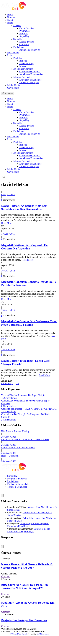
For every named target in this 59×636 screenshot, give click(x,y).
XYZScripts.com (43, 634)
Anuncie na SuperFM (29, 50)
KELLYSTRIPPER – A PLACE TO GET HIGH (25, 439)
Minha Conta (13, 85)
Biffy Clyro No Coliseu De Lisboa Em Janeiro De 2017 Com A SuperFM (24, 586)
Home (10, 14)
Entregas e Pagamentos (30, 79)
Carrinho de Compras (29, 71)
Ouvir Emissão (26, 28)
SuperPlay (24, 36)
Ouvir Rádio (13, 88)
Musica (22, 66)
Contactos (24, 44)
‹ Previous (6, 383)
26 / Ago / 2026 (8, 436)
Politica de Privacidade (18, 484)
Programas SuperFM (17, 478)
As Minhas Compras (23, 69)
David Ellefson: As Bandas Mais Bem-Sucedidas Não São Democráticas (24, 207)
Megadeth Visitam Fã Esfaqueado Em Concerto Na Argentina (24, 247)
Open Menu (7, 93)
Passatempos (13, 52)
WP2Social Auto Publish (18, 634)
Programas (24, 31)
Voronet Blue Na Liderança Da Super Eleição (23, 395)
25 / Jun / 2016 (8, 349)
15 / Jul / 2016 (8, 310)
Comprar (5, 576)
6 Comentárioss (8, 406)
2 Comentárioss (8, 411)
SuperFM (17, 39)
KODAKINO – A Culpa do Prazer (18, 447)
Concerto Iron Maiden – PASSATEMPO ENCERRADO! (29, 409)
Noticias (11, 17)
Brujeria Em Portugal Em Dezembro (24, 620)
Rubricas (23, 33)
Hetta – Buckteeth (9, 455)
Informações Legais (22, 77)
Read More (6, 223)
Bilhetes (23, 60)
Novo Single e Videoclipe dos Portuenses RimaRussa (28, 524)
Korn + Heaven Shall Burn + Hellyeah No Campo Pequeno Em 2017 (27, 566)
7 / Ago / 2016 (8, 234)
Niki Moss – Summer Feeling (15, 431)
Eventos (11, 20)
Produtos (17, 58)
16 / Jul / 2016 (8, 270)
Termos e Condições (29, 82)
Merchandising (26, 63)
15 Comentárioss (9, 398)
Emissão (17, 25)
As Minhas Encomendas (31, 74)
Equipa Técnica (26, 41)
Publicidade (19, 47)
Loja (9, 55)
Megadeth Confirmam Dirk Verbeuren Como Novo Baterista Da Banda (29, 323)
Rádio (10, 22)
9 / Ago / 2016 (8, 194)
